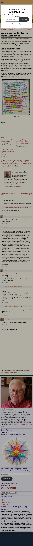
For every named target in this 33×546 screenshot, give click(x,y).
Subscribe (24, 19)
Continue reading (16, 24)
